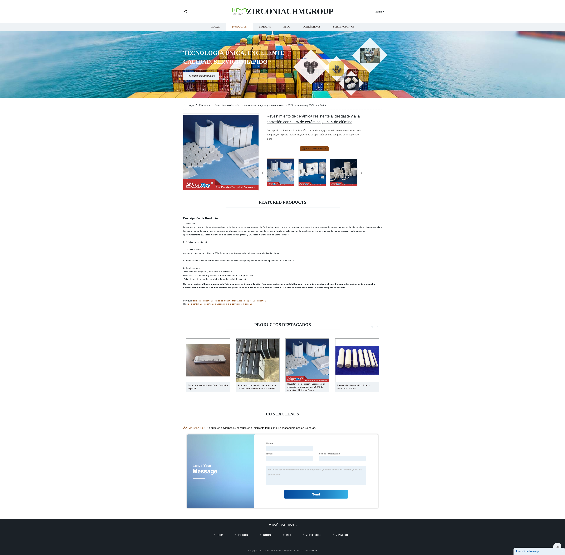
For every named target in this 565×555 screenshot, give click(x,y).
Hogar (215, 26)
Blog (286, 26)
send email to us (316, 148)
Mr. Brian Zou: (196, 427)
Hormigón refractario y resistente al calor (313, 284)
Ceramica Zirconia (272, 287)
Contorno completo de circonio (329, 287)
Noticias (265, 26)
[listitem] (282, 171)
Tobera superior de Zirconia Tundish (243, 284)
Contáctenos (311, 26)
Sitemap (313, 550)
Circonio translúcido (213, 284)
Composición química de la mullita (200, 287)
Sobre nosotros (343, 26)
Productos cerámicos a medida (277, 284)
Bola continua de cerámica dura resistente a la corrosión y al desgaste (221, 304)
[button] (186, 12)
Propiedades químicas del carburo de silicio (240, 287)
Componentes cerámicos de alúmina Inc (355, 284)
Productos (239, 26)
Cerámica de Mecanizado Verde (297, 287)
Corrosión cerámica (193, 284)
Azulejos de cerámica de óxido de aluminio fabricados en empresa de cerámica (229, 301)
